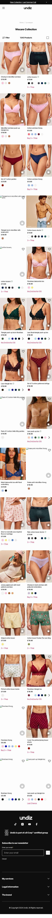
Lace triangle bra (6, 384)
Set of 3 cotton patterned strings (38, 383)
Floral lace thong (6, 740)
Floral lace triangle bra (34, 689)
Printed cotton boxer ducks (10, 689)
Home (21, 22)
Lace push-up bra (33, 431)
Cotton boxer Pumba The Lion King (39, 638)
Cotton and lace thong (34, 128)
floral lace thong (6, 793)
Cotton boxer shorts (34, 230)
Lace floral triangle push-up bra (37, 332)
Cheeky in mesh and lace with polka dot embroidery (37, 586)
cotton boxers (32, 77)
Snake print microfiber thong (36, 482)
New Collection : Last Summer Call (23, 2)
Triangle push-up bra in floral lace (12, 332)
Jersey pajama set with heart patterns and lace (10, 586)
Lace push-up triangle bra (35, 793)
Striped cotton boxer (8, 638)
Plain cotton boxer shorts (35, 532)
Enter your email (7, 847)
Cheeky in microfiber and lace (11, 77)
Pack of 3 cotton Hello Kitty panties (12, 431)
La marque (29, 22)
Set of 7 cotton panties (8, 179)
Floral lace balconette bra (35, 281)
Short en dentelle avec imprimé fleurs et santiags (11, 533)
